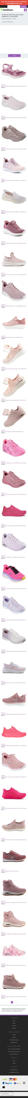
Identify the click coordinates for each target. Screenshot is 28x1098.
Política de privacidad (14, 1039)
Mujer (14, 1023)
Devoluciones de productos (14, 1051)
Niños (14, 1020)
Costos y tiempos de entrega (14, 1049)
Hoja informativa (14, 1069)
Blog (14, 1060)
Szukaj (23, 6)
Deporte (14, 1028)
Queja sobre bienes (14, 1054)
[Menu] (25, 10)
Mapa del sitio (14, 1042)
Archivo (14, 1063)
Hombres (14, 1025)
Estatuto (14, 1037)
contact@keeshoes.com (14, 3)
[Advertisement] (14, 39)
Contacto (14, 1034)
